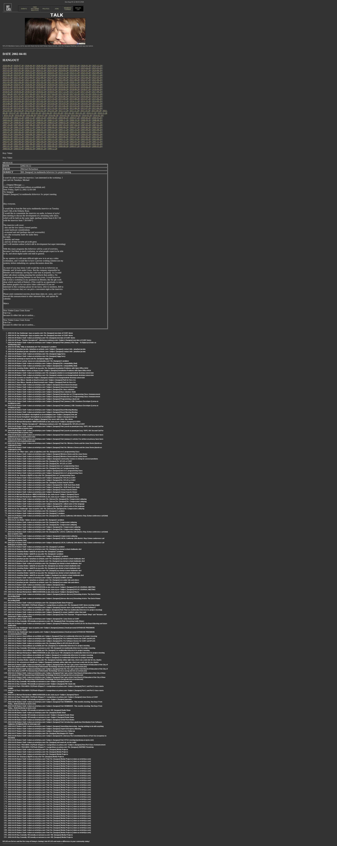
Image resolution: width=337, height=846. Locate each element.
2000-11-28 (30, 146)
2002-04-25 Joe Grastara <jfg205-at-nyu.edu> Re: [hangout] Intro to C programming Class (41, 475)
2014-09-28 (97, 101)
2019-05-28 (74, 87)
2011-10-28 (85, 111)
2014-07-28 (19, 104)
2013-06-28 (63, 106)
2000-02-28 (30, 149)
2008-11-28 (63, 120)
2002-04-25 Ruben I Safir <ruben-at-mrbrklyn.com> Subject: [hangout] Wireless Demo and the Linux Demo (47, 454)
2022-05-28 (74, 77)
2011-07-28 (14, 113)
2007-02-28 (97, 125)
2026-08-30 (7, 66)
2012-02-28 (41, 111)
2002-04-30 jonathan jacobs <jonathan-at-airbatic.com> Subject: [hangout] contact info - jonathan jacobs (47, 349)
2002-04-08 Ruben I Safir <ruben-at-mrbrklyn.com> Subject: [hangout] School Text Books (41, 720)
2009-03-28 (19, 120)
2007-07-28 (41, 125)
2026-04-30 (52, 66)
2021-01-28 (52, 82)
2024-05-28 (7, 73)
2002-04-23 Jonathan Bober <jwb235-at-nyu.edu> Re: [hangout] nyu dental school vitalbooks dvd (44, 566)
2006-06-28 (86, 127)
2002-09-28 (86, 139)
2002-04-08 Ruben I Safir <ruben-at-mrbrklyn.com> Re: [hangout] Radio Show (37, 713)
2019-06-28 (63, 87)
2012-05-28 (7, 111)
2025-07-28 (52, 68)
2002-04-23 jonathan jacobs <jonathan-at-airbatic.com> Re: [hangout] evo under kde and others (43, 580)
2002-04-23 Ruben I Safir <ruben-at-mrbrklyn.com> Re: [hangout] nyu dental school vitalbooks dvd (44, 563)
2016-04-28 (86, 96)
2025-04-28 (86, 68)
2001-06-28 (52, 144)
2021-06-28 (97, 80)
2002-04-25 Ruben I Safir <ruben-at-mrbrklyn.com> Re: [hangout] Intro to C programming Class (43, 466)
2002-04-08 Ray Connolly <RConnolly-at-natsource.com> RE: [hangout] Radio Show (39, 710)
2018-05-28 (7, 92)
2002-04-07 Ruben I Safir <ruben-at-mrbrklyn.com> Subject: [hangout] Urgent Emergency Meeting (44, 729)
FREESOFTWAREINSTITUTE (35, 8)
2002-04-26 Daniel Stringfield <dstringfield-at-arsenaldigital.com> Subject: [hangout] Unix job (42, 414)
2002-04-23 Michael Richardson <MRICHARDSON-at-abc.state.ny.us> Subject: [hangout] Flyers (43, 592)
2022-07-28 (52, 77)
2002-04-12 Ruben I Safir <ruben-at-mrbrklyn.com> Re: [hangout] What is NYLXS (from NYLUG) (43, 643)
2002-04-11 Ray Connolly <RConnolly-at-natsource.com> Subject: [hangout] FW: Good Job (41, 684)
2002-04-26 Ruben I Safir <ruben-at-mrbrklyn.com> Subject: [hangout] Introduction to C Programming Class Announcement (54, 394)
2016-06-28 (63, 96)
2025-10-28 (18, 68)
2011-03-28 (58, 113)
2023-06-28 (30, 75)
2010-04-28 (75, 115)
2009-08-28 (63, 118)
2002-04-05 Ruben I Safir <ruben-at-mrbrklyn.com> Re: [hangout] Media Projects (38, 749)
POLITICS (46, 8)
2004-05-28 (63, 134)
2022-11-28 (7, 77)
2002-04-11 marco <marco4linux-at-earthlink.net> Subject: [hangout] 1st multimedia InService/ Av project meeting (50, 655)
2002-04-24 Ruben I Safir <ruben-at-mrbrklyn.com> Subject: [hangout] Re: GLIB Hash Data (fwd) (44, 485)
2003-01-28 (41, 139)
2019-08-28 (41, 87)
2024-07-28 (86, 70)
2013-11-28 (7, 106)
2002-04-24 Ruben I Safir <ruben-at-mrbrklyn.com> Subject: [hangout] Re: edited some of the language (46, 504)
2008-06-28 (19, 122)
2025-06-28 (63, 68)
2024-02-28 (41, 73)
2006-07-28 (74, 127)
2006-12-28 (19, 127)
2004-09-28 (19, 134)
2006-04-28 (7, 130)
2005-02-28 (63, 132)
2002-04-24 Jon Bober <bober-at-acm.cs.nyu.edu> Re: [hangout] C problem (36, 520)
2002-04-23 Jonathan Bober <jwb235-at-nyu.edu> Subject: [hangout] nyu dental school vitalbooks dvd (46, 575)
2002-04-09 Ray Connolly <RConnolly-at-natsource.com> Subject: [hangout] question (39, 699)
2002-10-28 (74, 139)
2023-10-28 (86, 73)
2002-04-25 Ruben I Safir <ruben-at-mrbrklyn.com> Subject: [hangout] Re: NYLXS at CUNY (42, 478)
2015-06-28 (97, 99)
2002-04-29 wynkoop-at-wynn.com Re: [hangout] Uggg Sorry (30, 359)
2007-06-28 (52, 125)
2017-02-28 (75, 94)
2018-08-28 (74, 89)
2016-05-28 (74, 96)
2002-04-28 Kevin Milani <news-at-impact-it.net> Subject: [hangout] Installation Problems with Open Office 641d (49, 370)
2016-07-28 (52, 96)
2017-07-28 (19, 94)
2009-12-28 (19, 118)
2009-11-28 (30, 118)
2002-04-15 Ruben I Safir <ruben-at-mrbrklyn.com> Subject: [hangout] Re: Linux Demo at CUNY (43, 619)
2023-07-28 (19, 75)
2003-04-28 (7, 139)
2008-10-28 (74, 120)
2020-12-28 (63, 82)
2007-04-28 (75, 125)
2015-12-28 (30, 99)
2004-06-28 (52, 134)
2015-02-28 (41, 101)
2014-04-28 (52, 104)
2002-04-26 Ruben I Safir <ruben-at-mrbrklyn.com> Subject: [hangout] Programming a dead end (43, 399)
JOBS (57, 8)
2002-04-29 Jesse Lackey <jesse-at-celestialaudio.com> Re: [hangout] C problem (38, 361)
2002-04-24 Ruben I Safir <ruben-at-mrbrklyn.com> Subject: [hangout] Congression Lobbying (42, 536)
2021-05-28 (7, 82)
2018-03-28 (30, 92)
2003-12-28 (19, 137)
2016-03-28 (97, 96)
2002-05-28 (30, 141)
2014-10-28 (86, 101)
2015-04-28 (19, 101)
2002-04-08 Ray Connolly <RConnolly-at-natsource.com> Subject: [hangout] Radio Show (41, 715)
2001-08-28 (30, 144)
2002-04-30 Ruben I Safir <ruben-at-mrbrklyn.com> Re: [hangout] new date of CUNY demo (41, 338)
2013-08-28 (41, 106)
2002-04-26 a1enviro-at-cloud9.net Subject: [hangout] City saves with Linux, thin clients (40, 419)
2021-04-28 (19, 82)
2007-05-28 (63, 125)
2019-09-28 (30, 87)
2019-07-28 (52, 87)
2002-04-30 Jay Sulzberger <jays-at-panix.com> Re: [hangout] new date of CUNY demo (40, 333)
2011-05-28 (36, 113)
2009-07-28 (74, 118)
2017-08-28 (7, 94)
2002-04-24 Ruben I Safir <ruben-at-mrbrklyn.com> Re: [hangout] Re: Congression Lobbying (42, 522)
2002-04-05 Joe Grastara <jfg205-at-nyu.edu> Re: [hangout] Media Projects (36, 757)
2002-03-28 (52, 141)
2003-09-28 (52, 137)
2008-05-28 (30, 122)
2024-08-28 (74, 70)
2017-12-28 (63, 92)
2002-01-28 (75, 141)
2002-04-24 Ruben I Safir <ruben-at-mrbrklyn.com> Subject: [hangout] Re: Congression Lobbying (44, 527)
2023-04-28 (52, 75)
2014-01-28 (86, 104)
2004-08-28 (30, 134)
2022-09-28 (30, 77)
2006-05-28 (97, 127)
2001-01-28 (7, 146)
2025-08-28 (41, 68)
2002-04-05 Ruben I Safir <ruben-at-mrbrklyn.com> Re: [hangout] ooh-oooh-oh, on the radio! (42, 742)
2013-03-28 (97, 106)
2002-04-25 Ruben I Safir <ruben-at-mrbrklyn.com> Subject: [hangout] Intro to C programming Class (45, 471)
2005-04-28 (41, 132)
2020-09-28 (97, 82)
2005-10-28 (74, 130)
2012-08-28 (74, 108)
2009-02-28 (30, 120)
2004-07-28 (41, 134)
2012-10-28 (52, 108)
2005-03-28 (52, 132)
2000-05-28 (97, 146)
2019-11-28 (7, 87)
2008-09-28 (86, 120)
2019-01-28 (19, 89)
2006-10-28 (41, 127)
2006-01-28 (41, 130)
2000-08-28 (63, 146)
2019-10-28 (18, 87)
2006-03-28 (19, 130)
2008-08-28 (97, 120)
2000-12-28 (19, 146)
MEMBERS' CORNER (67, 8)
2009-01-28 (41, 120)
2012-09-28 (63, 108)
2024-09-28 (63, 70)
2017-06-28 (30, 94)
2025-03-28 (97, 68)
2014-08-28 (7, 104)
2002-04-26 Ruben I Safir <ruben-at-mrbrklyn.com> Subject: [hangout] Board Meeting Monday (43, 410)
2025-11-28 (7, 68)
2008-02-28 (63, 122)
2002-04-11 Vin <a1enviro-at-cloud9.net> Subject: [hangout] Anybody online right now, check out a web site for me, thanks (53, 662)
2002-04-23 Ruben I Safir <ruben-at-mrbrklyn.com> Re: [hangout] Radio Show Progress (40, 603)
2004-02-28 (97, 134)
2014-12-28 (63, 101)
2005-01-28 (75, 132)
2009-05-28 (97, 118)
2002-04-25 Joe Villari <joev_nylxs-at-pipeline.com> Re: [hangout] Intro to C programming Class (44, 452)
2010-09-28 (19, 115)
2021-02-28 (41, 82)
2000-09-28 (52, 146)
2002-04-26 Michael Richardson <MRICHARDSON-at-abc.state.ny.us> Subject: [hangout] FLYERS (44, 422)
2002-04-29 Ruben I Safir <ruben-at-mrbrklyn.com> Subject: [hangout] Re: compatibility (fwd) (42, 363)
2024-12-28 (30, 70)
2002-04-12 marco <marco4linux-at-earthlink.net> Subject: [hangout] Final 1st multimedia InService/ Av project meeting (52, 636)
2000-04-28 (7, 149)
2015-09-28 (63, 99)
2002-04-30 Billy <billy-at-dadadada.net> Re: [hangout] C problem (32, 347)
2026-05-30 (41, 66)
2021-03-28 (30, 82)
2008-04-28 (41, 122)
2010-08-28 (31, 115)
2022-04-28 (86, 77)
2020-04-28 (52, 85)
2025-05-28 (74, 68)
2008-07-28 (7, 122)
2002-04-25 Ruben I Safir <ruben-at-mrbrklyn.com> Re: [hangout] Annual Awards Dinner (41, 482)
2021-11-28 (41, 80)
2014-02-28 (75, 104)
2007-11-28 (97, 122)
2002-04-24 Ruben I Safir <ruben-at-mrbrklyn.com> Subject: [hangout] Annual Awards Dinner (42, 490)
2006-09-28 (52, 127)
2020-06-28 (30, 85)
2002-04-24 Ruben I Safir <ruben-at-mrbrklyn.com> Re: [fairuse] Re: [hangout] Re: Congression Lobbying (47, 499)
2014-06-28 (30, 104)
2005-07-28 (7, 132)
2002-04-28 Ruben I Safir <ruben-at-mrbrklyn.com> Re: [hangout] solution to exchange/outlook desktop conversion (51, 373)
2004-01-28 (7, 137)
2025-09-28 (30, 68)
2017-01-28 (86, 94)
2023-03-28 (63, 75)
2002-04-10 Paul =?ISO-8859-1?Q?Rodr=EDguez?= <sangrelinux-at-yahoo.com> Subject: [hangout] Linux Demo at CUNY (53, 697)
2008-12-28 (52, 120)
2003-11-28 (30, 137)
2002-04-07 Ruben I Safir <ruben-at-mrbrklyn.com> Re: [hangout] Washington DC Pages (41, 733)
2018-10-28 (52, 89)
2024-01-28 (52, 73)
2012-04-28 (19, 111)
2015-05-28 (7, 101)
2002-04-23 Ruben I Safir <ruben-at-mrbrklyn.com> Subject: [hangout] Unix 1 (36, 585)
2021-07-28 (86, 80)
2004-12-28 (86, 132)
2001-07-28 (41, 144)
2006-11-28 (30, 127)
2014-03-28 (63, 104)
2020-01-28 (86, 85)
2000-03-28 (19, 149)
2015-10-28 (52, 99)
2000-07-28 (74, 146)
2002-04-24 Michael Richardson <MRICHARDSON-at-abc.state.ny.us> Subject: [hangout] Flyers (43, 494)
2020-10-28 (86, 82)
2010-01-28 (7, 118)
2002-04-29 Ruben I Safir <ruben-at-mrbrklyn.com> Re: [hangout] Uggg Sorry (36, 354)
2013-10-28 (18, 106)
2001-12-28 (86, 141)
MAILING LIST (78, 8)
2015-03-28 (30, 101)
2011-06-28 (25, 113)
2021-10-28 (52, 80)
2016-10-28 (18, 96)
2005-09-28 (86, 130)
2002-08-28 (97, 139)
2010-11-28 (102, 113)
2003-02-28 (30, 139)
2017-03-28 (63, 94)
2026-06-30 (30, 66)
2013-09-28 (30, 106)
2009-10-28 (41, 118)
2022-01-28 (19, 80)
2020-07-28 (19, 85)
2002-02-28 (63, 141)
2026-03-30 (63, 66)
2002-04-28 (41, 141)
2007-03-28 (86, 125)
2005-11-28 (63, 130)
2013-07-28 (52, 106)
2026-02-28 (75, 66)
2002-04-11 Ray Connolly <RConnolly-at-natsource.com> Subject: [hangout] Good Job (40, 681)
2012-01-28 (52, 111)
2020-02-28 (75, 85)
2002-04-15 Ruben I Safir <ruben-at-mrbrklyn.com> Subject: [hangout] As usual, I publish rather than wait (47, 612)
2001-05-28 (63, 144)
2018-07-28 (86, 89)
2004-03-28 (86, 134)
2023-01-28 (86, 75)
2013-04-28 (86, 106)
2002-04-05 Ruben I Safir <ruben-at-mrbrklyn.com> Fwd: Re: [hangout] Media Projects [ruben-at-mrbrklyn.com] (49, 759)
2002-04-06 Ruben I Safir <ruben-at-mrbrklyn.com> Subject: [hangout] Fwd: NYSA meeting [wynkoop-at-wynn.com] (51, 740)
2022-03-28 (97, 77)
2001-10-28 (7, 144)
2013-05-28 (74, 106)
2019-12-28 (97, 85)
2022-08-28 (41, 77)
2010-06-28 (53, 115)
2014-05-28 (41, 104)
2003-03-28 (19, 139)
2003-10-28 (41, 137)
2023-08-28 (7, 75)
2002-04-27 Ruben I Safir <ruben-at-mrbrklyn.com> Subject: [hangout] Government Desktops (42, 385)
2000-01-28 (41, 149)
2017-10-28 (86, 92)
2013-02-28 (7, 108)
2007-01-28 (7, 127)
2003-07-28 (74, 137)
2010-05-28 (64, 115)
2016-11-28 (7, 96)
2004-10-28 (7, 134)
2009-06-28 (86, 118)
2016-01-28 (19, 99)
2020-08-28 (7, 85)
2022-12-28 (97, 75)
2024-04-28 (19, 73)
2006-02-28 (30, 130)
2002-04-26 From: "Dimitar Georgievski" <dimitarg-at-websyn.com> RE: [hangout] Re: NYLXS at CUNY (46, 424)
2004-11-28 (97, 132)
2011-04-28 (47, 113)
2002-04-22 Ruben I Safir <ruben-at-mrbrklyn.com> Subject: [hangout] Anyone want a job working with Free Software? (52, 607)
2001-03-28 (86, 144)
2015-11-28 (41, 99)
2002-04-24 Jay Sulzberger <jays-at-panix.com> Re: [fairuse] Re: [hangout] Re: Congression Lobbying (46, 509)
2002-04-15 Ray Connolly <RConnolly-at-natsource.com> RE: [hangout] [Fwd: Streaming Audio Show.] (46, 621)
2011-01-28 (80, 113)
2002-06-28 (19, 141)
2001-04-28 (75, 144)
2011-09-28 (96, 111)
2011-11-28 (74, 111)
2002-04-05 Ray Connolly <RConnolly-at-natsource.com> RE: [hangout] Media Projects (40, 835)
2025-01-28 (19, 70)
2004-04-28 (75, 134)
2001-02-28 (97, 144)
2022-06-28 (63, 77)
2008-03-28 (52, 122)
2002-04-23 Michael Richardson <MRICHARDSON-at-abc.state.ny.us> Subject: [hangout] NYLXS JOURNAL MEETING (51, 587)
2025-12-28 (97, 66)
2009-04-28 (7, 120)
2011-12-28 (63, 111)
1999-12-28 (52, 149)
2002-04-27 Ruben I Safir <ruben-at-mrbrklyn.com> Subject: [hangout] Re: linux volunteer (41, 389)
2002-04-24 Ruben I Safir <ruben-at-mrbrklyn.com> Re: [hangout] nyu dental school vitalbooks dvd (44, 549)
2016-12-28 (97, 94)
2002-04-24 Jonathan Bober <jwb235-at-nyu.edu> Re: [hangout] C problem (35, 552)
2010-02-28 (98, 115)
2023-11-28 (74, 73)
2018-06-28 (97, 89)
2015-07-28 (86, 99)
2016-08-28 (41, 96)
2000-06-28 (86, 146)
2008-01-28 (75, 122)
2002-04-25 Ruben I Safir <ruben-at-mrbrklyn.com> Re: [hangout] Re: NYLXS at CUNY (40, 461)
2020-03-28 (63, 85)
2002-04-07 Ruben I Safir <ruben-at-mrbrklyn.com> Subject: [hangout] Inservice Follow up (41, 731)
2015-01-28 (52, 101)
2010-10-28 (8, 115)
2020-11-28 (74, 82)
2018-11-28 (41, 89)
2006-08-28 (63, 127)
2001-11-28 (97, 141)
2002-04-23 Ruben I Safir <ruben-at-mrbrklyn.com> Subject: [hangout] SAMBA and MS (40, 578)
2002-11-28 (63, 139)
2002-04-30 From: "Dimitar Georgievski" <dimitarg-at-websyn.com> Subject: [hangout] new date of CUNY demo (49, 340)
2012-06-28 (97, 108)
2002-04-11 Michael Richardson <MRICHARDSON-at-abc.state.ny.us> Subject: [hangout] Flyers (43, 695)
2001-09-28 (19, 144)
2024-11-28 (41, 70)
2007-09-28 (19, 125)
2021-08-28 (74, 80)
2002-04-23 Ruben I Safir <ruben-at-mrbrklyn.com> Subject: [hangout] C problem (38, 556)
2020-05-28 (41, 85)
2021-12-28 (30, 80)
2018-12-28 (30, 89)
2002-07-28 (7, 141)
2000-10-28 (41, 146)
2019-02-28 (7, 89)
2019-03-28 (97, 87)
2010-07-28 (42, 115)
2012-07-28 (86, 108)
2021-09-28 (63, 80)
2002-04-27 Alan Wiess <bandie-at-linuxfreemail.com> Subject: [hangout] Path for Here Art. (42, 380)
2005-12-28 (52, 130)
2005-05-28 (30, 132)
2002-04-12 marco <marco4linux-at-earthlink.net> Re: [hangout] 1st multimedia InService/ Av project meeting (49, 646)
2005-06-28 (19, 132)
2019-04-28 (86, 87)
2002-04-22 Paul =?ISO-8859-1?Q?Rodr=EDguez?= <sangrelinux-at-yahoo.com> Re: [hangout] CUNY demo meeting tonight (54, 605)
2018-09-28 (63, 89)
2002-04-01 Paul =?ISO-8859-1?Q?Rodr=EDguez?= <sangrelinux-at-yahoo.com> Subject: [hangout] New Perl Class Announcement (56, 745)
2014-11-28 (74, 101)
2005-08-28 (97, 130)
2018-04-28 (19, 92)
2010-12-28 (91, 113)
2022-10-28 (18, 77)
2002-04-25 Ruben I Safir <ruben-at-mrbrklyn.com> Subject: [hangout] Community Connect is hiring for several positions (53, 459)
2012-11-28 (41, 108)
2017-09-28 (97, 92)
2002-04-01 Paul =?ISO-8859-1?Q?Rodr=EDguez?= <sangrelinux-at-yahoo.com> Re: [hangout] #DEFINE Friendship (51, 747)
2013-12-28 (97, 104)
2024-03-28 (30, 73)
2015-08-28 (74, 99)
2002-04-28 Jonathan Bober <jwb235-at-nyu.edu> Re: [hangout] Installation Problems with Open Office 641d (48, 368)
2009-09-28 (52, 118)
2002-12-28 (52, 139)
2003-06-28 (86, 137)
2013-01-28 (19, 108)
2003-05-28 (97, 137)
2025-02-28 (7, 70)
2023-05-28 (41, 75)
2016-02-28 (7, 99)
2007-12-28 (86, 122)
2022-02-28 (7, 80)
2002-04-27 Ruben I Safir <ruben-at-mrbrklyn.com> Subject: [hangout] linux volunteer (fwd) (42, 392)
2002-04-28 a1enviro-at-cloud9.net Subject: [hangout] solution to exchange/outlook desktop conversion (46, 378)
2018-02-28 (41, 92)
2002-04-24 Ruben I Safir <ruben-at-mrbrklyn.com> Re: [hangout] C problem (36, 511)
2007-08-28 (30, 125)
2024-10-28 (52, 70)
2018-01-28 (52, 92)
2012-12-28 (30, 108)
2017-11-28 (74, 92)
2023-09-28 (97, 73)
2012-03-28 (30, 111)
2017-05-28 (41, 94)
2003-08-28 (63, 137)
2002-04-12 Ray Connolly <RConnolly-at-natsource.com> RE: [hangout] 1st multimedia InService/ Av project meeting (51, 648)
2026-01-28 (86, 66)
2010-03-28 (87, 115)
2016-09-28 (30, 96)
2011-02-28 (69, 113)
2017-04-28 (52, 94)
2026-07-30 (19, 66)
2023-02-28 (75, 75)
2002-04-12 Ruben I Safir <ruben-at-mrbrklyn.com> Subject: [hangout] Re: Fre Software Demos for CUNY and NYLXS (51, 639)
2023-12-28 (63, 73)
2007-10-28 (7, 125)
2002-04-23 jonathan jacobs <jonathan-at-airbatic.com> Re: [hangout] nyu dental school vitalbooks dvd (46, 559)
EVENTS (24, 8)
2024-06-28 (97, 70)
